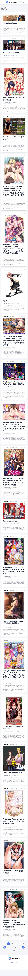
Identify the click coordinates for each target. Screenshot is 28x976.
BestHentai (16, 958)
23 (19, 943)
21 (12, 943)
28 (15, 947)
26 (8, 947)
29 (19, 947)
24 (23, 943)
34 (14, 950)
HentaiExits (5, 14)
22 (15, 943)
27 (12, 947)
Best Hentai (13, 2)
